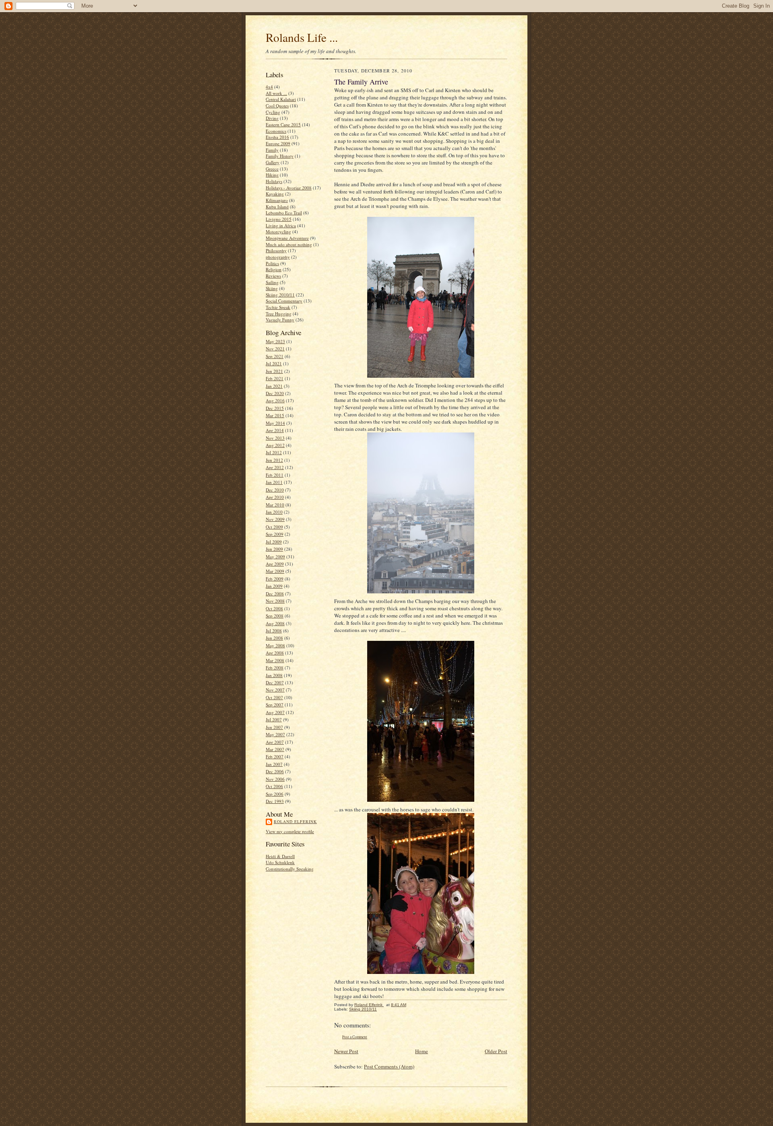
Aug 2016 (275, 400)
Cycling (273, 112)
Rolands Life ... (302, 37)
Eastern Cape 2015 (283, 124)
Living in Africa (281, 225)
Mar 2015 (275, 415)
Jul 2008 (274, 631)
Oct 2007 (274, 697)
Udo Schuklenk (280, 862)
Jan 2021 (274, 386)
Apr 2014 (275, 430)
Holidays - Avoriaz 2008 (289, 188)
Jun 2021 (274, 371)
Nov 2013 (275, 438)
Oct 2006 (274, 786)
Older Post (496, 1051)
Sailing (272, 282)
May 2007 (275, 734)
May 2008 (275, 645)
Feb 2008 (274, 668)
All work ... (276, 93)
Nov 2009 (275, 519)
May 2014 (275, 423)
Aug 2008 (275, 623)
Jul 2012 (274, 452)
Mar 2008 (275, 660)
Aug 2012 (275, 445)
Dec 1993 (275, 801)
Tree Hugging (278, 314)
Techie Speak (278, 307)
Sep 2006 (274, 794)
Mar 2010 (275, 505)
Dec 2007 (275, 682)
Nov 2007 (275, 690)
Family (272, 150)
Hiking (272, 175)
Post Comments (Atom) (389, 1066)
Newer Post (346, 1051)
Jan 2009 (274, 586)
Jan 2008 (274, 675)
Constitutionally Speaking (290, 869)
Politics (272, 263)
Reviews (273, 276)
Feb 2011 (274, 475)
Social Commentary (284, 301)
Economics (276, 131)
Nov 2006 (275, 779)
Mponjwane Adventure (287, 238)
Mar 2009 (275, 571)
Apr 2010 (275, 497)
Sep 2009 (274, 534)
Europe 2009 (278, 143)
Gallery (272, 162)
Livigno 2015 (278, 219)
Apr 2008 (275, 653)
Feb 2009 (274, 579)
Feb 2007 (274, 756)
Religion (273, 269)
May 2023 (275, 341)
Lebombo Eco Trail (284, 213)
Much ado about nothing (289, 244)
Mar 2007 (275, 749)
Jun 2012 (274, 460)
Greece (272, 169)
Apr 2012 (275, 467)
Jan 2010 (274, 512)
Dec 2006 (275, 771)
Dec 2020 (275, 393)
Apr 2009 (275, 564)
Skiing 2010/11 (280, 295)
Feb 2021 (274, 378)
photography (278, 257)
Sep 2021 (274, 356)
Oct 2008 (274, 608)
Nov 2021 (275, 349)
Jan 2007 (274, 764)
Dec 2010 (275, 490)
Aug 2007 (275, 712)
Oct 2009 (274, 527)
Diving (272, 118)
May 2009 (275, 557)
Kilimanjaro (277, 200)
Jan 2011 (274, 482)
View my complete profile (290, 831)
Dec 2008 (275, 594)
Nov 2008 (275, 601)
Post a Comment (354, 1037)
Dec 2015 (275, 408)
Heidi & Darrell (280, 856)
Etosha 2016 (277, 137)
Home (421, 1051)
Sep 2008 (274, 616)
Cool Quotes (277, 106)
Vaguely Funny (280, 320)
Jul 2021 (274, 363)
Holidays (274, 181)
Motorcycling (278, 231)
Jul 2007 (274, 719)
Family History (279, 156)
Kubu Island (277, 207)
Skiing (272, 288)
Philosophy (276, 250)
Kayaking (275, 194)
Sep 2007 (274, 705)
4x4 (269, 87)
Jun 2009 (274, 549)
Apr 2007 (275, 742)
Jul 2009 (274, 542)
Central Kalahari (281, 99)
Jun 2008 (274, 638)
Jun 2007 (274, 727)
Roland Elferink (295, 821)
